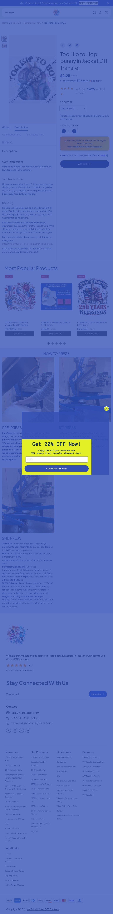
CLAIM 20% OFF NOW (56, 468)
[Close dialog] (106, 409)
